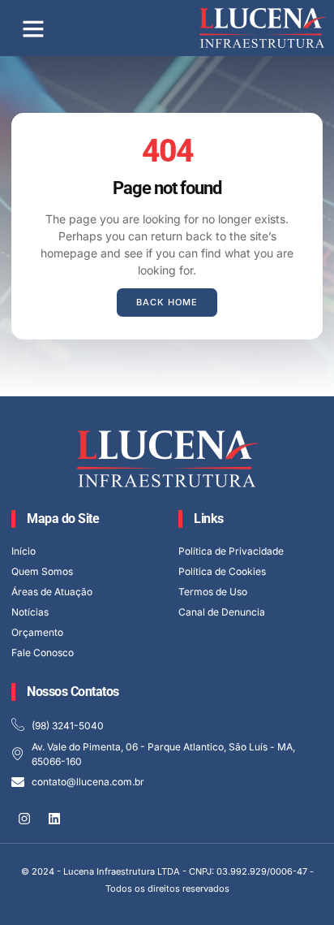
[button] (33, 28)
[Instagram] (24, 819)
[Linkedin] (54, 819)
